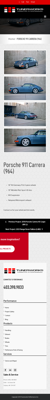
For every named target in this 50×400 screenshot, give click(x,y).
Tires (6, 346)
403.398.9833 (13, 287)
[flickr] (10, 370)
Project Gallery (9, 312)
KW (9, 195)
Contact (7, 315)
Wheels (7, 342)
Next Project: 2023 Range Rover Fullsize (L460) (23, 229)
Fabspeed (12, 200)
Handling (8, 330)
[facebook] (5, 370)
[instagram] (15, 370)
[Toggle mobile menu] (45, 16)
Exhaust (7, 334)
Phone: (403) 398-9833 (10, 380)
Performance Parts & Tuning (14, 350)
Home (11, 39)
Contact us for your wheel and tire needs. (19, 210)
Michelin (14, 190)
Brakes (7, 338)
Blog (6, 319)
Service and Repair (11, 361)
